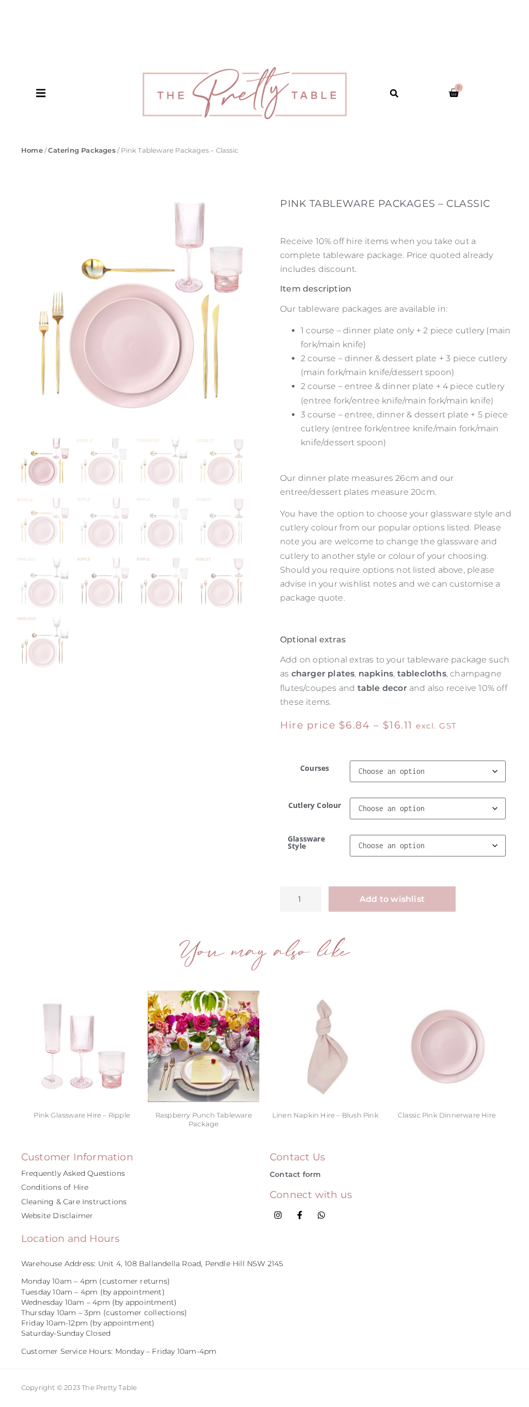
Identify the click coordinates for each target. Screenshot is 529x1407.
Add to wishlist (392, 899)
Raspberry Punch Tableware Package (203, 1119)
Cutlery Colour (314, 805)
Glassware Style (306, 842)
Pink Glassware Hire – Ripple (82, 1115)
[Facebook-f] (299, 1215)
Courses (314, 768)
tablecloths (421, 673)
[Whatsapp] (321, 1215)
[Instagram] (278, 1215)
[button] (89, 93)
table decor (382, 688)
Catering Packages (81, 150)
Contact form (295, 1174)
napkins (376, 673)
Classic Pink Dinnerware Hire (447, 1115)
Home (32, 150)
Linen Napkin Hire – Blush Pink (325, 1115)
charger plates (323, 673)
